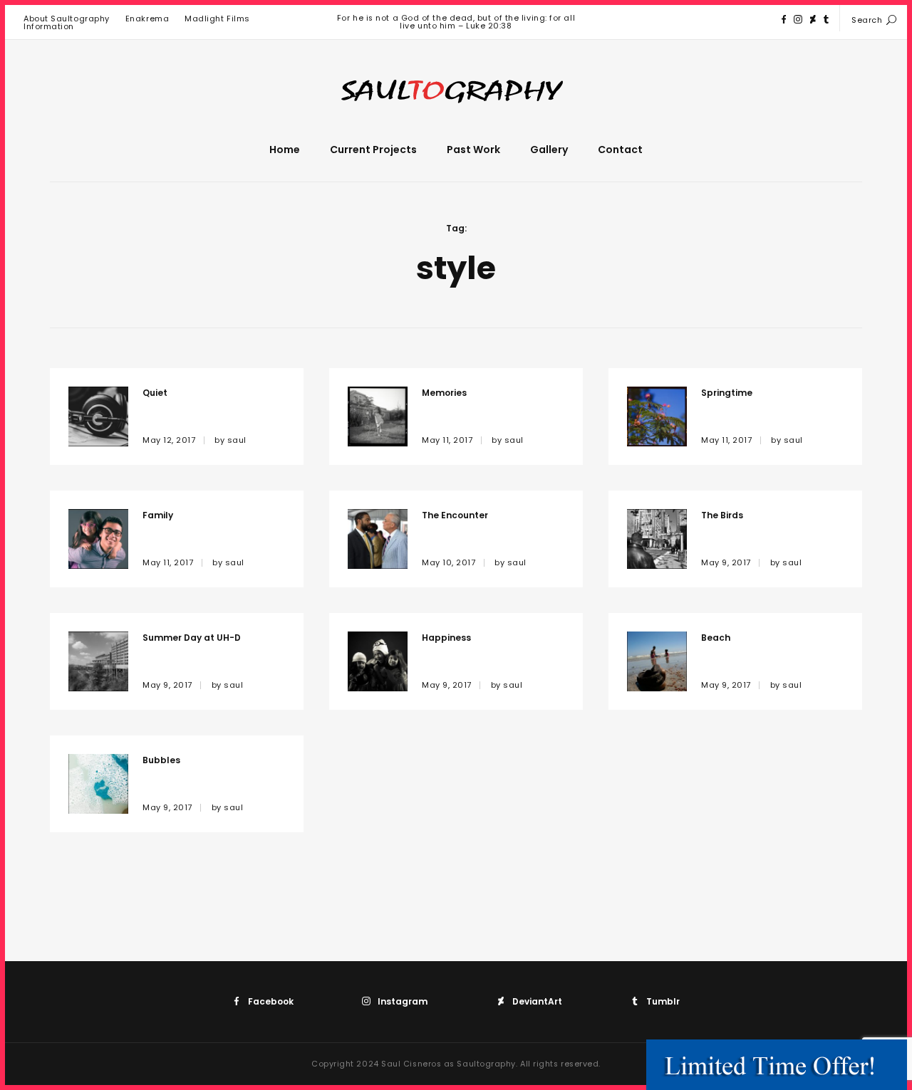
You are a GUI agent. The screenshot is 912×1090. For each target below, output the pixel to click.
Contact (620, 149)
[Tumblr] (826, 19)
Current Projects (373, 149)
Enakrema (147, 18)
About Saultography (67, 18)
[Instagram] (798, 19)
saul (237, 440)
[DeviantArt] (813, 19)
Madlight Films (217, 18)
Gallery (549, 149)
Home (284, 149)
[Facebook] (784, 19)
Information (49, 26)
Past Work (473, 149)
